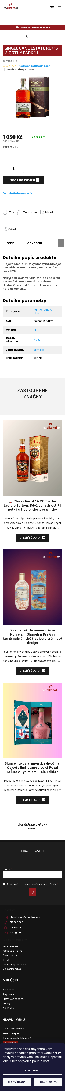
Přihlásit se (33, 893)
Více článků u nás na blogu (32, 826)
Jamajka (39, 350)
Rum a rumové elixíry (43, 311)
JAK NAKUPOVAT (11, 946)
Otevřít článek (30, 537)
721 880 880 (16, 922)
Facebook (15, 927)
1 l (35, 330)
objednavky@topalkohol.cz (26, 917)
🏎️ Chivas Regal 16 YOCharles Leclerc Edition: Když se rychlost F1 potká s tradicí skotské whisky (32, 505)
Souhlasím (48, 1082)
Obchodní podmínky (14, 964)
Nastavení (32, 1070)
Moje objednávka (12, 969)
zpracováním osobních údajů (40, 884)
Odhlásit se (9, 1008)
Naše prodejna (11, 1033)
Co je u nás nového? (14, 1028)
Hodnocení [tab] (33, 243)
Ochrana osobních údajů (17, 1038)
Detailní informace (16, 193)
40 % (37, 340)
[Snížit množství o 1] (6, 169)
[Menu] (59, 6)
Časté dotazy (10, 955)
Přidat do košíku (21, 180)
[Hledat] (27, 36)
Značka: (20, 69)
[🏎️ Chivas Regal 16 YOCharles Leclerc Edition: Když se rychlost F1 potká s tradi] (32, 457)
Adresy (6, 1003)
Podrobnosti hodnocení (35, 66)
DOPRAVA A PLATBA (13, 951)
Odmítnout (17, 1082)
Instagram (16, 932)
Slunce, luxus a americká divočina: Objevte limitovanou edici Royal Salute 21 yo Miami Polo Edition (32, 767)
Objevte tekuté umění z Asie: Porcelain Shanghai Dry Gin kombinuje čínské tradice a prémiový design (32, 636)
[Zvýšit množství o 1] (20, 169)
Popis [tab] (10, 243)
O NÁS (6, 960)
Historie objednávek (13, 999)
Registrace (8, 994)
